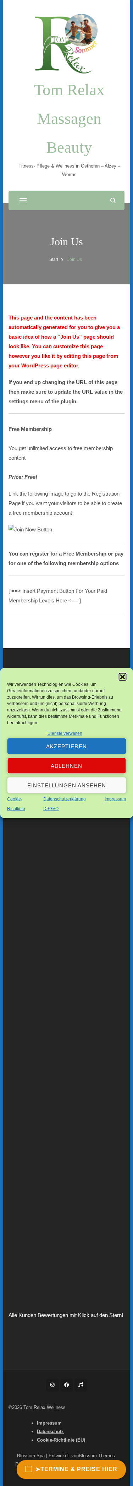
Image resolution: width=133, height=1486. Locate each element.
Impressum (115, 799)
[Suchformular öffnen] (113, 200)
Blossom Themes (97, 1455)
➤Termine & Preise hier (76, 1469)
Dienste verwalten (65, 733)
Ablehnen (66, 766)
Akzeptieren (66, 746)
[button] (122, 677)
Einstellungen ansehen (66, 785)
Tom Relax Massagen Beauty (69, 118)
